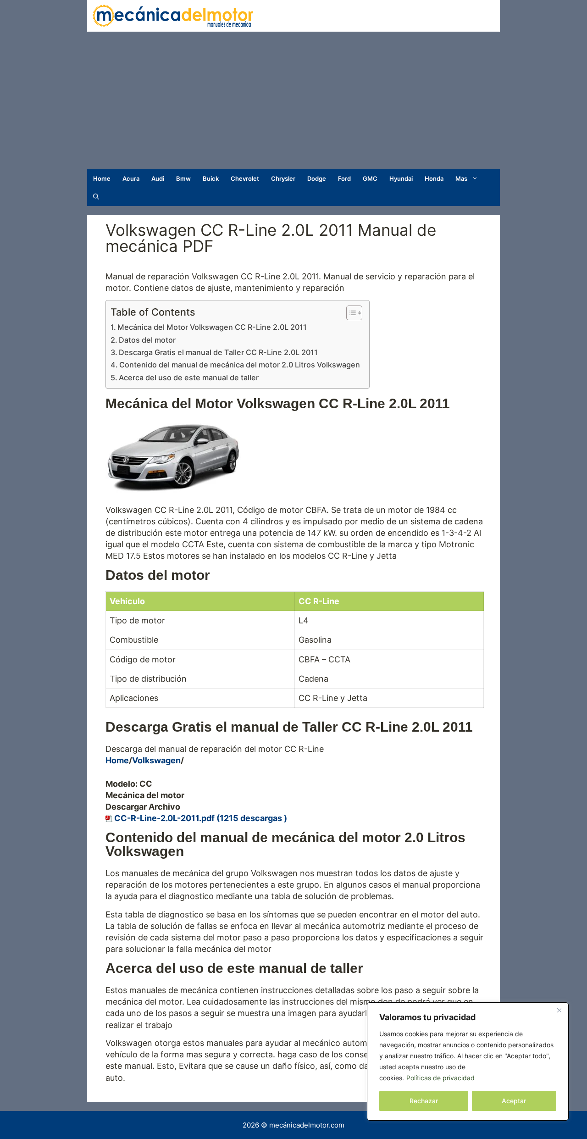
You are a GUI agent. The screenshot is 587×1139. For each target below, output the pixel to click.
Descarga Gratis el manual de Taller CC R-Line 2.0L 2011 (218, 352)
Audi (157, 178)
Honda (434, 178)
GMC (370, 178)
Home (102, 178)
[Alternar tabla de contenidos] (349, 313)
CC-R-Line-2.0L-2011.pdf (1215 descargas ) (200, 818)
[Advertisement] (293, 100)
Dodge (316, 178)
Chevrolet (245, 178)
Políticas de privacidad (440, 1078)
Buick (211, 178)
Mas (461, 178)
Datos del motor (147, 339)
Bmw (183, 178)
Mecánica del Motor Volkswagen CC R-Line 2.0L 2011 (212, 327)
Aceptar (514, 1101)
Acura (130, 178)
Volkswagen (156, 760)
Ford (344, 178)
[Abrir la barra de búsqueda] (96, 197)
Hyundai (401, 178)
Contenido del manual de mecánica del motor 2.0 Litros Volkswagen (239, 364)
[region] (468, 1061)
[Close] (559, 1010)
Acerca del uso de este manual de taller (189, 377)
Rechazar (424, 1101)
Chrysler (283, 178)
